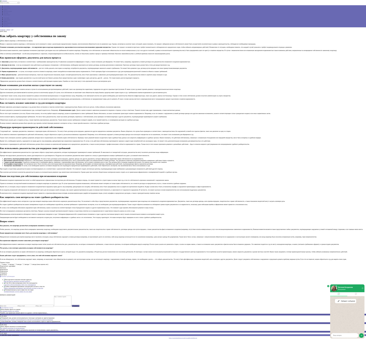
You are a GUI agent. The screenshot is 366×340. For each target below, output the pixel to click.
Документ (7, 8)
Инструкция (8, 11)
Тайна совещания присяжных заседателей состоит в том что (23, 288)
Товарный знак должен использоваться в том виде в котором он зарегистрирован (26, 319)
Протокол (7, 14)
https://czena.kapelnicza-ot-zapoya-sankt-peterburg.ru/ (183, 338)
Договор (6, 6)
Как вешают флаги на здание (9, 311)
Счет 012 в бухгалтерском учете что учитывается (20, 285)
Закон (6, 9)
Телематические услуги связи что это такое (18, 291)
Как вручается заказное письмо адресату (17, 281)
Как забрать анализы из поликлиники (12, 328)
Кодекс (6, 13)
